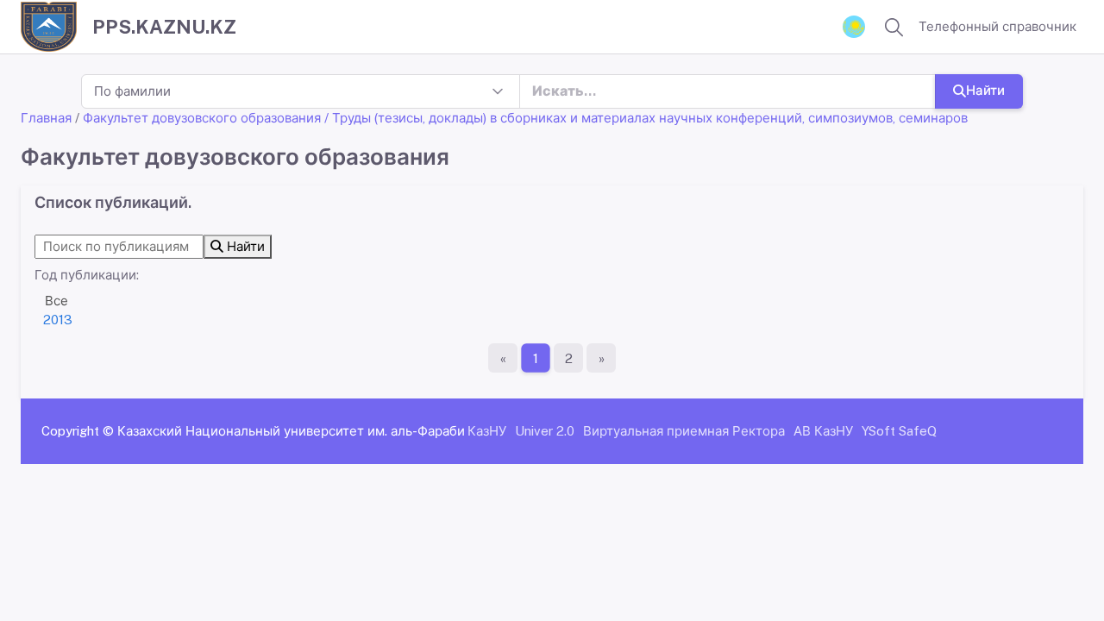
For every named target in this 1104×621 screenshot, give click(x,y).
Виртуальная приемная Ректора (684, 430)
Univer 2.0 (544, 430)
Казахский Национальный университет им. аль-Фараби (291, 430)
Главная (46, 117)
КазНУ (486, 430)
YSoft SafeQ (899, 430)
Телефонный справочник (997, 26)
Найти (985, 90)
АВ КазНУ (823, 430)
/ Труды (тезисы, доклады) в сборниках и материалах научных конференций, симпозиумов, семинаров (646, 117)
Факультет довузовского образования (202, 117)
